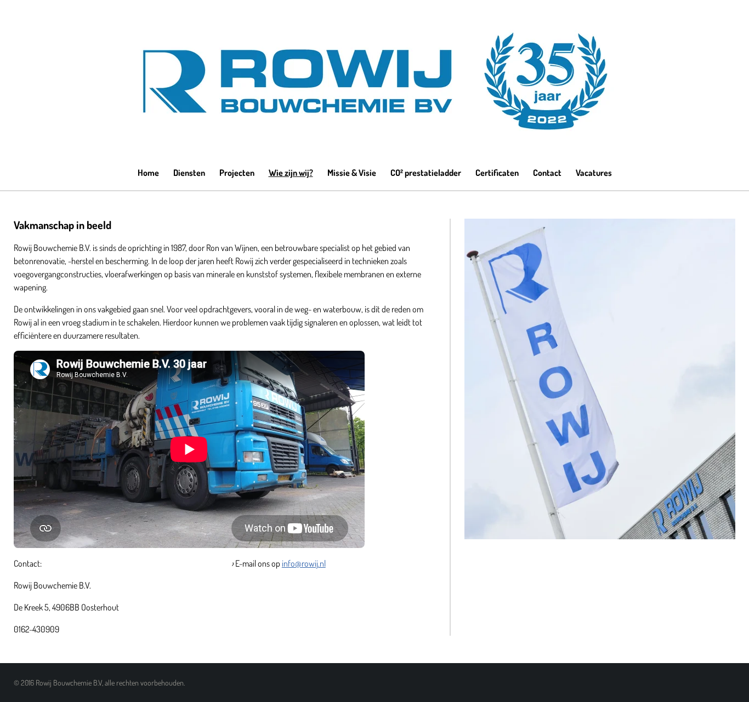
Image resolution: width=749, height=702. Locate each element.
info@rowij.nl (304, 563)
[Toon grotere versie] (599, 379)
